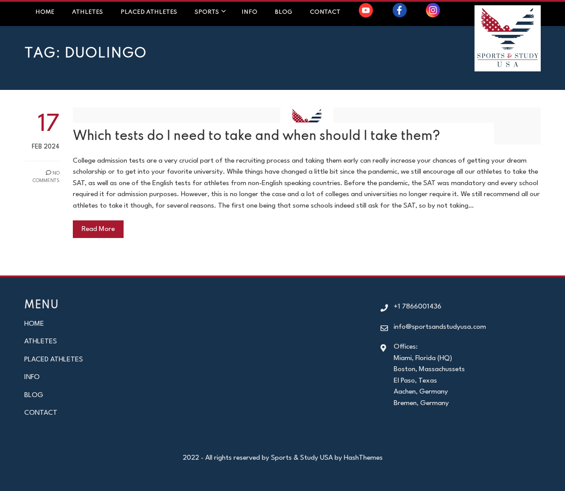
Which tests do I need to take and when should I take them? (256, 136)
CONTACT (40, 413)
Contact (325, 12)
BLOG (33, 395)
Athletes (87, 12)
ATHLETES (40, 341)
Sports (207, 12)
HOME (34, 323)
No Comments (46, 177)
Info (249, 12)
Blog (283, 12)
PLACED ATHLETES (149, 12)
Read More (98, 229)
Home (44, 12)
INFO (32, 377)
